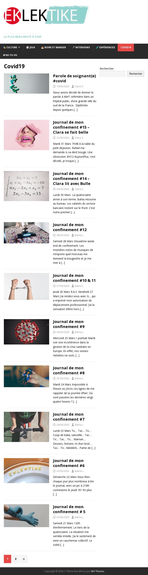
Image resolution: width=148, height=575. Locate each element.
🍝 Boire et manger (53, 47)
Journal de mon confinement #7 (68, 417)
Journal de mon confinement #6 (68, 463)
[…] (76, 110)
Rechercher (107, 68)
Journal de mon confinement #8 (68, 370)
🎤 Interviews (81, 47)
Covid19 (126, 47)
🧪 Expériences (105, 47)
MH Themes (97, 571)
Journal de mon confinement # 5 (69, 509)
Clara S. (79, 86)
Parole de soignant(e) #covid (74, 78)
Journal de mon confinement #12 (70, 227)
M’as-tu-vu (10, 55)
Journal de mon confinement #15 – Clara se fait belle (71, 127)
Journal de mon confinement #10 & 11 (74, 278)
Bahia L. (79, 235)
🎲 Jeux (30, 47)
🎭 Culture (10, 47)
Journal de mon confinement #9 (68, 324)
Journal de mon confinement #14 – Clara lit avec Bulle (71, 178)
